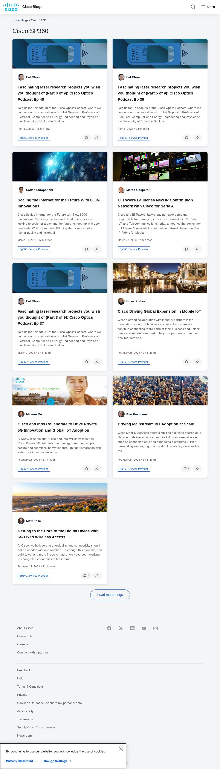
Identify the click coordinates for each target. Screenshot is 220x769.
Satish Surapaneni (39, 190)
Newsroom (24, 735)
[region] (63, 756)
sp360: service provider (34, 138)
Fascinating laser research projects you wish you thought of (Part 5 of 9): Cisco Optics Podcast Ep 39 (159, 93)
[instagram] (155, 628)
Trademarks (25, 719)
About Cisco (25, 628)
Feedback (24, 670)
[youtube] (144, 628)
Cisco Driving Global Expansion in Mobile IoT (159, 311)
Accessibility (25, 711)
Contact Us (24, 636)
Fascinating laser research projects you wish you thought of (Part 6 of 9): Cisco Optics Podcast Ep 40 (59, 93)
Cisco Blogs (32, 7)
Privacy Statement (19, 761)
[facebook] (109, 628)
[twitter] (121, 628)
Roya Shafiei (135, 301)
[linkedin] (132, 628)
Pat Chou (33, 77)
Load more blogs (110, 595)
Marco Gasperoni (138, 190)
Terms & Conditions (30, 686)
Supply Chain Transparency (36, 727)
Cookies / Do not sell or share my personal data (49, 703)
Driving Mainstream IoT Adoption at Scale (156, 424)
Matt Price (33, 520)
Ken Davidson (136, 414)
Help (20, 678)
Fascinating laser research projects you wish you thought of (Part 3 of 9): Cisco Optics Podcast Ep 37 (59, 317)
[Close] (121, 749)
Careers (22, 644)
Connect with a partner (32, 652)
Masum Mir (34, 414)
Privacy (22, 694)
